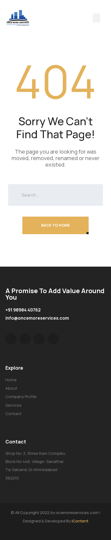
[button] (96, 18)
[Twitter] (11, 338)
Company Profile (21, 396)
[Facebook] (25, 338)
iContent (80, 521)
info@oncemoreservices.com (37, 318)
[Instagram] (53, 338)
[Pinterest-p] (39, 338)
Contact (13, 413)
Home (11, 380)
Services (13, 405)
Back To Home (55, 225)
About (11, 388)
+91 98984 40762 (23, 310)
